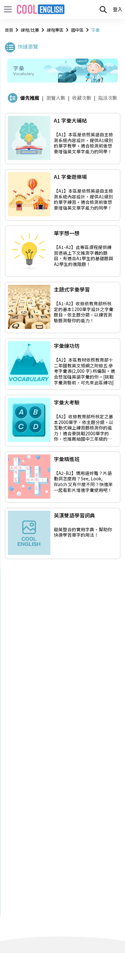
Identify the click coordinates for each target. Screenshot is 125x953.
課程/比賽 (30, 30)
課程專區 (55, 30)
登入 (117, 9)
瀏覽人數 (55, 97)
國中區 (77, 30)
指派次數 (107, 97)
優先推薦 (29, 97)
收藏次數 (81, 97)
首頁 (9, 30)
